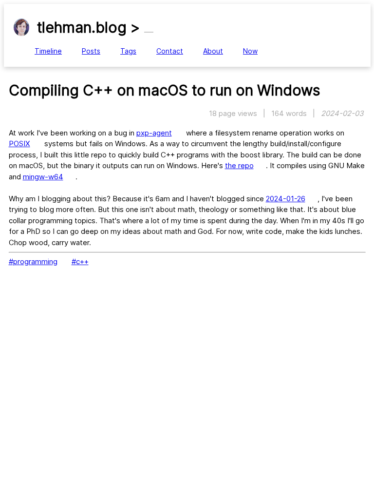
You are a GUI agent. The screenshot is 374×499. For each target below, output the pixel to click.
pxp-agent (154, 132)
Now (250, 51)
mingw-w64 (43, 176)
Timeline (48, 51)
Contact (169, 51)
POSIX (19, 143)
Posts (91, 51)
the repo (239, 165)
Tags (128, 51)
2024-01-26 (285, 198)
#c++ (80, 261)
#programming (33, 261)
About (213, 51)
